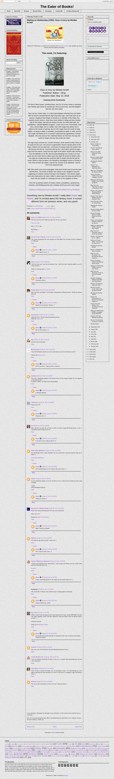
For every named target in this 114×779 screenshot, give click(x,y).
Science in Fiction (63, 754)
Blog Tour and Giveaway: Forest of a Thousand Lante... (97, 186)
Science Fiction (49, 754)
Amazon (48, 190)
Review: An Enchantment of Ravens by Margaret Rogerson (97, 299)
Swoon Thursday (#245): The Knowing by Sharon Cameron (97, 306)
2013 (91, 356)
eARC (25, 757)
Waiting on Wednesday (49, 208)
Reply (32, 231)
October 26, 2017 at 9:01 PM (51, 657)
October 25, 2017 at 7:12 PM (45, 589)
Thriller (62, 756)
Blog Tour (15, 746)
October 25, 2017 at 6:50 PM (57, 561)
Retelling (11, 754)
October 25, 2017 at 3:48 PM (53, 450)
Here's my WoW (35, 223)
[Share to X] (50, 206)
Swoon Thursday (42, 756)
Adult (83, 744)
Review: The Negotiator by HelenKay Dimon (96, 166)
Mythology (91, 750)
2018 (91, 132)
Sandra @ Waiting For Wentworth (40, 561)
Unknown (33, 538)
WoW (38, 514)
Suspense (22, 756)
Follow (89, 89)
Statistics (7, 756)
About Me (17, 11)
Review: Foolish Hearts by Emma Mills (97, 210)
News (13, 752)
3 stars (50, 744)
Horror (37, 750)
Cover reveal (101, 746)
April (92, 339)
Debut (7, 748)
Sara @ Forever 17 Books (38, 237)
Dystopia (15, 748)
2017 (91, 135)
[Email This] (47, 206)
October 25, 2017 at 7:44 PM (49, 327)
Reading (97, 752)
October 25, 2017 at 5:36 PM (44, 538)
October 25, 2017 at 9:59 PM (49, 633)
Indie (47, 750)
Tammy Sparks (35, 290)
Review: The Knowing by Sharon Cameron (97, 320)
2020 (91, 127)
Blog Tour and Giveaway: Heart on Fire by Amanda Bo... (97, 273)
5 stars (70, 744)
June (92, 334)
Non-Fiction (18, 752)
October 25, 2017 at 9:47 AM (47, 349)
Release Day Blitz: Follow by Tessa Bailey (96, 153)
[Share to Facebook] (52, 206)
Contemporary (86, 746)
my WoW (47, 269)
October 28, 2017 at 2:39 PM (46, 668)
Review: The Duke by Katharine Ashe (97, 284)
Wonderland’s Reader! (42, 624)
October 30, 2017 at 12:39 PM (44, 681)
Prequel (63, 752)
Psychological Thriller (80, 752)
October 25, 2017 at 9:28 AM (46, 314)
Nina (32, 339)
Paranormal (33, 752)
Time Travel (71, 756)
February (93, 344)
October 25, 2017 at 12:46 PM (41, 425)
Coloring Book (63, 746)
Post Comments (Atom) (58, 732)
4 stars (59, 744)
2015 (91, 352)
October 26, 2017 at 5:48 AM (44, 647)
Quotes (90, 752)
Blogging (30, 746)
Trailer (98, 756)
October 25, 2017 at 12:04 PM (46, 402)
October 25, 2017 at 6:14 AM (52, 217)
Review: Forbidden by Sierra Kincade (97, 250)
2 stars (12, 744)
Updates (104, 756)
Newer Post (30, 727)
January (93, 346)
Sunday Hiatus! (95, 324)
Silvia (32, 262)
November (94, 139)
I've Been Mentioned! (72, 11)
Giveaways (48, 11)
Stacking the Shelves (87, 754)
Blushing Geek (35, 349)
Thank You (54, 756)
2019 (91, 130)
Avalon (74, 195)
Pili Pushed (44, 752)
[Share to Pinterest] (54, 206)
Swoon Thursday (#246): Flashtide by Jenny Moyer (97, 262)
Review (19, 754)
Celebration (55, 746)
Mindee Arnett (39, 208)
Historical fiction (26, 750)
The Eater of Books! (57, 7)
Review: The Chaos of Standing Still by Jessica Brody (97, 192)
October (93, 142)
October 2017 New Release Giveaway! (97, 316)
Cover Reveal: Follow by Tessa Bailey (97, 202)
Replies (35, 246)
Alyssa (37, 250)
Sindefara (33, 376)
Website (32, 190)
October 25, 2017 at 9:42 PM (49, 526)
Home (8, 11)
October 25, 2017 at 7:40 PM (49, 302)
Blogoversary (47, 746)
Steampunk (14, 756)
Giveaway (61, 748)
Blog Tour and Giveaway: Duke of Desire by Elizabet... (97, 232)
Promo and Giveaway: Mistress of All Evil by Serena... (97, 221)
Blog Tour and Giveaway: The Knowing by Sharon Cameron (97, 256)
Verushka (33, 647)
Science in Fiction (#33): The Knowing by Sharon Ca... (97, 242)
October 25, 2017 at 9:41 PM (49, 496)
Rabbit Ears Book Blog (43, 517)
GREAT (37, 226)
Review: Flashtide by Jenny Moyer (96, 148)
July (92, 332)
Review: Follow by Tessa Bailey (96, 144)
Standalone (101, 754)
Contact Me (59, 11)
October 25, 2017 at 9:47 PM (49, 577)
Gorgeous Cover (76, 748)
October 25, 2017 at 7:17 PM (41, 612)
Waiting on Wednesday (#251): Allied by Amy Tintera (97, 227)
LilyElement (34, 402)
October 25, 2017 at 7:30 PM (49, 278)
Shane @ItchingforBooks (38, 450)
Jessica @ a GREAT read (38, 217)
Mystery (83, 750)
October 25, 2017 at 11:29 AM (44, 376)
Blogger (66, 775)
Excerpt (27, 748)
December (94, 137)
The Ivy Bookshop (73, 190)
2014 (91, 354)
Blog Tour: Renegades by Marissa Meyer (97, 171)
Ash (32, 612)
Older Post (78, 727)
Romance (32, 754)
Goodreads (40, 190)
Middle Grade (66, 750)
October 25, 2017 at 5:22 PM (56, 508)
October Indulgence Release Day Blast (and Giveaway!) (96, 279)
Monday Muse (75, 750)
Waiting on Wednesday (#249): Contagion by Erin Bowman (97, 312)
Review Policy (37, 11)
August (93, 329)
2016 (91, 349)
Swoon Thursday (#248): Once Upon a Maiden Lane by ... (97, 176)
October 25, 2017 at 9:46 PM (49, 549)
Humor (42, 750)
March (93, 341)
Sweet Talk (31, 756)
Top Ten (80, 756)
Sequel (73, 754)
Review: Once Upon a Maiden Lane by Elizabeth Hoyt (97, 197)
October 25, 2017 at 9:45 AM (41, 339)
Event (21, 748)
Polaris (30, 198)
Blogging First (38, 746)
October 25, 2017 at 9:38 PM (49, 413)
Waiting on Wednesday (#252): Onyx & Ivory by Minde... (97, 181)
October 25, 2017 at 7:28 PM (49, 250)
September (94, 327)
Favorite (49, 748)
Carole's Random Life (37, 657)
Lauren (33, 478)
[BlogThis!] (49, 206)
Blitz (6, 746)
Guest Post (94, 748)
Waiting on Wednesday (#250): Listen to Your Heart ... (97, 267)
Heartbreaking (103, 748)
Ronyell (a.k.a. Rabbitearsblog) (39, 508)
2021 (91, 125)
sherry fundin (35, 314)
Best (99, 744)
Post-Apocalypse (54, 752)
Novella (25, 752)
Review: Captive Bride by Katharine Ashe (97, 157)
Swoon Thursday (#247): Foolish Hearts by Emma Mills (96, 215)
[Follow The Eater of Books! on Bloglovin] (95, 82)
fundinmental (39, 318)
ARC (76, 744)
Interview (53, 750)
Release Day (105, 752)
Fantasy (33, 208)
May (92, 336)
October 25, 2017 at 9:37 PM (49, 364)
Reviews (26, 11)
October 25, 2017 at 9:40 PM (49, 438)
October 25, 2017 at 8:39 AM (42, 262)
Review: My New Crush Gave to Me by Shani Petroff (96, 289)
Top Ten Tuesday (89, 756)
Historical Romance (11, 750)
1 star (6, 744)
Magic (59, 750)
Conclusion (72, 746)
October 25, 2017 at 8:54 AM (47, 290)
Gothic (87, 748)
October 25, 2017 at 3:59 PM (43, 478)
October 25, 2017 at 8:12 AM (53, 237)
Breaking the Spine (63, 46)
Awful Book (92, 744)
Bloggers (24, 746)
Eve (32, 425)
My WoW (33, 568)
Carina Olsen (34, 668)
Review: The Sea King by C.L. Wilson (97, 237)
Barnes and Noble (59, 190)
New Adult (99, 750)
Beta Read (105, 744)
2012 (91, 359)
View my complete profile (94, 22)
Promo (69, 752)
